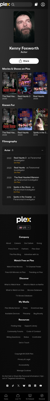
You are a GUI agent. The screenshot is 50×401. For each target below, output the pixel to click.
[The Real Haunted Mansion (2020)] (9, 86)
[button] (43, 4)
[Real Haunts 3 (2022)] (25, 86)
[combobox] (23, 4)
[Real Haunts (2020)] (40, 86)
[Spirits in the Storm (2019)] (40, 122)
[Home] (5, 4)
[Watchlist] (36, 4)
